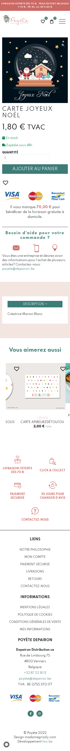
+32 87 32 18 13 (35, 673)
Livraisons (35, 571)
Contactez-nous (35, 586)
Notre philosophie (35, 549)
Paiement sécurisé (35, 564)
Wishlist (43, 21)
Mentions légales (35, 607)
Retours (35, 579)
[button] (63, 45)
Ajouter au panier (35, 169)
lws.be (47, 741)
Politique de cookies (35, 614)
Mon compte (35, 557)
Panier (52, 21)
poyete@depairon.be (18, 269)
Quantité (10, 152)
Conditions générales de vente (35, 622)
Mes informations (35, 629)
